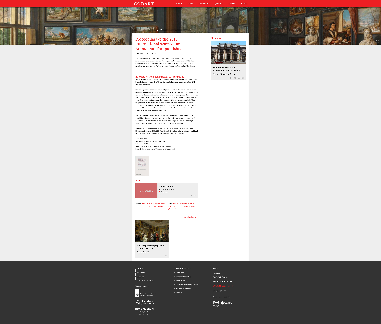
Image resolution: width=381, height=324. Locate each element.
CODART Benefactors (223, 285)
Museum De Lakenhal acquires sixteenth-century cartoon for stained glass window (182, 206)
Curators (140, 277)
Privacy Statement (183, 288)
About (179, 3)
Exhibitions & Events (145, 280)
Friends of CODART (183, 277)
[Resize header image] (378, 41)
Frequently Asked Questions (187, 284)
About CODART (183, 268)
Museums (141, 272)
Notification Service (222, 281)
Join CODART (181, 280)
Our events (204, 3)
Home (136, 30)
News (190, 3)
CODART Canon (220, 277)
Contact (179, 292)
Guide (244, 3)
